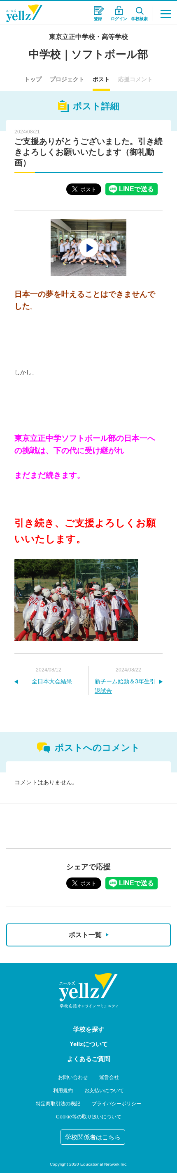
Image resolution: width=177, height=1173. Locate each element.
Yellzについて (89, 1043)
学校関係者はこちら (93, 1137)
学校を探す (88, 1029)
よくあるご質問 (88, 1058)
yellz (88, 990)
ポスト (101, 79)
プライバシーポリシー (116, 1104)
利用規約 (63, 1090)
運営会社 (109, 1077)
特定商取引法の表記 (58, 1104)
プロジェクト (67, 79)
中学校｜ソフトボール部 (88, 54)
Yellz (24, 13)
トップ (33, 79)
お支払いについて (104, 1090)
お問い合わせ (73, 1077)
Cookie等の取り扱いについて (88, 1117)
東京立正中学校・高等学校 (88, 36)
